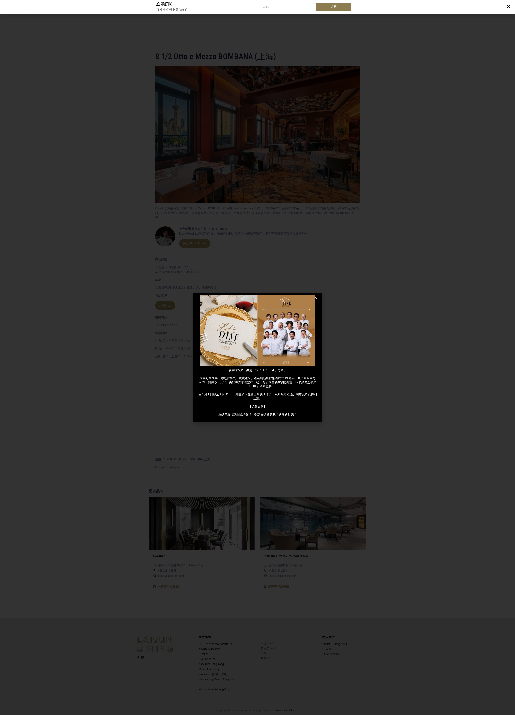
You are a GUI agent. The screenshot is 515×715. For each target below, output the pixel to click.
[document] (257, 357)
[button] (316, 298)
